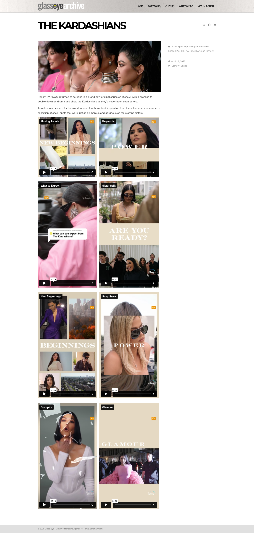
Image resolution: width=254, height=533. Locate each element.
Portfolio (154, 6)
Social (184, 66)
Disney (175, 66)
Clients (169, 6)
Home (139, 6)
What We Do (186, 6)
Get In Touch (206, 6)
